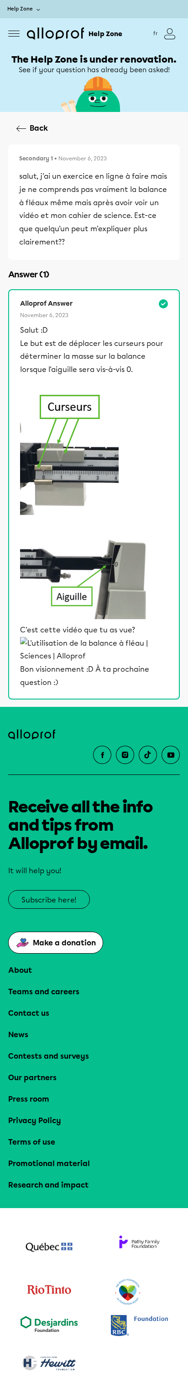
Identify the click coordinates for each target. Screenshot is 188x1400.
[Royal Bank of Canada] (139, 1326)
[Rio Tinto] (48, 1292)
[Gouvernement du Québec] (48, 1248)
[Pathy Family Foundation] (139, 1248)
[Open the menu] (14, 33)
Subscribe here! (49, 900)
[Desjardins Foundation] (48, 1326)
